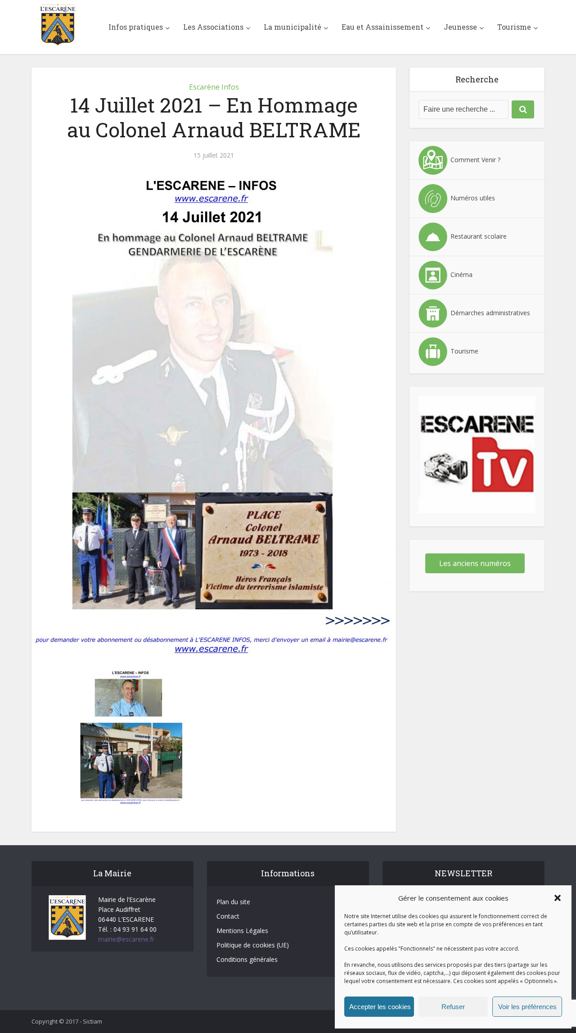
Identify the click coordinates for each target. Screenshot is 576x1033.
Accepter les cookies (380, 1006)
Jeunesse (460, 27)
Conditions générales (247, 959)
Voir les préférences (527, 1006)
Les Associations (213, 27)
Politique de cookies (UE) (252, 945)
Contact (227, 916)
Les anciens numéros (475, 563)
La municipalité (292, 27)
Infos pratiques (135, 27)
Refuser (453, 1006)
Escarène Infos (214, 87)
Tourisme (514, 27)
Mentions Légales (242, 930)
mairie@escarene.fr (126, 939)
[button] (557, 897)
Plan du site (233, 901)
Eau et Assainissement (382, 27)
